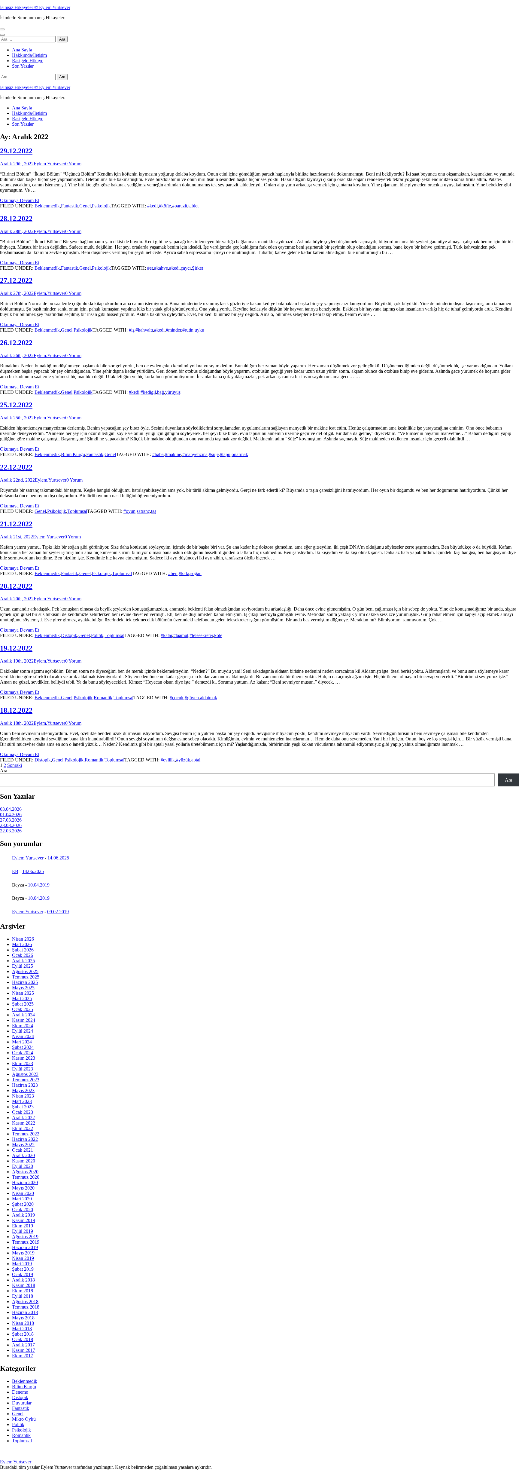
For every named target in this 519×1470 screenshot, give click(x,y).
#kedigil (148, 392)
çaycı (186, 268)
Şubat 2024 (23, 1047)
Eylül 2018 (22, 1296)
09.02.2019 (58, 911)
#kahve (161, 268)
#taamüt (180, 635)
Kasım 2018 (23, 1285)
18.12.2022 (16, 710)
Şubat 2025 (23, 1003)
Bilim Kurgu (73, 454)
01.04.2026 (11, 814)
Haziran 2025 (25, 982)
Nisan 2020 (23, 1193)
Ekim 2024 (22, 1025)
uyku (199, 329)
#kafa (184, 573)
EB (15, 871)
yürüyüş (173, 392)
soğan (196, 573)
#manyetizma (195, 454)
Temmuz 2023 (25, 1079)
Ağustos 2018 (25, 1301)
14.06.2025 (58, 857)
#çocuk (177, 697)
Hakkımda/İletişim (29, 55)
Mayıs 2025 (23, 987)
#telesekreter (201, 635)
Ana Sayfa (22, 49)
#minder (173, 329)
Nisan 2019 (23, 1258)
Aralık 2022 (23, 1117)
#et (150, 268)
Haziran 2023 (25, 1085)
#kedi (152, 205)
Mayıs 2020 (23, 1187)
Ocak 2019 (22, 1274)
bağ (160, 392)
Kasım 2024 (23, 1020)
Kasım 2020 (23, 1160)
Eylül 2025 (22, 966)
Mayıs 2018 (23, 1317)
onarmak (240, 454)
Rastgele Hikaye (27, 60)
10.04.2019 (39, 884)
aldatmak (208, 697)
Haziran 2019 (25, 1247)
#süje (214, 454)
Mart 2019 (22, 1263)
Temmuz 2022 (25, 1133)
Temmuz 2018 (25, 1306)
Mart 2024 (22, 1041)
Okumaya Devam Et (19, 200)
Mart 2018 (22, 1328)
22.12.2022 (16, 467)
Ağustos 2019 (25, 1236)
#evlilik (168, 759)
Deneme (20, 1392)
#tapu (225, 454)
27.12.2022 (16, 280)
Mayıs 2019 (23, 1252)
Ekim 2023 (22, 1063)
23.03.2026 (11, 825)
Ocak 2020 (22, 1209)
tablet (193, 205)
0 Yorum (73, 163)
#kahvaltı (144, 329)
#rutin (187, 329)
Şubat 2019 (23, 1269)
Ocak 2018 (22, 1339)
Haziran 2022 (25, 1139)
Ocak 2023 (22, 1112)
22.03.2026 (11, 830)
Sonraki (14, 765)
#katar (166, 635)
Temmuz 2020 (25, 1177)
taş (153, 511)
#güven (192, 697)
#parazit (179, 205)
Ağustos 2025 (25, 971)
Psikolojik (101, 205)
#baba (158, 454)
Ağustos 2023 (25, 1074)
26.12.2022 (16, 343)
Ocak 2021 (22, 1150)
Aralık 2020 (23, 1155)
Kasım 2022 (23, 1122)
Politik (97, 635)
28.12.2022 (16, 218)
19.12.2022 (16, 648)
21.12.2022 (16, 524)
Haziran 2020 (25, 1182)
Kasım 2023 (23, 1058)
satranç (143, 511)
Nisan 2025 (23, 993)
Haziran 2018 (25, 1312)
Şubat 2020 (23, 1204)
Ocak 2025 (22, 1009)
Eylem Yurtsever (27, 911)
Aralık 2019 (23, 1214)
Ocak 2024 (22, 1052)
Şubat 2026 (23, 949)
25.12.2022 (16, 405)
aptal (195, 759)
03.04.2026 (11, 809)
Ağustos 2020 (25, 1171)
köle (218, 635)
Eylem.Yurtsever (49, 163)
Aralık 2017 (23, 1344)
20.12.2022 (16, 586)
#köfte (165, 205)
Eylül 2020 (22, 1166)
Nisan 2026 (23, 939)
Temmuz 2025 (25, 976)
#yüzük (183, 759)
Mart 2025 (22, 998)
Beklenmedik (47, 205)
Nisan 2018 (23, 1323)
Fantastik (69, 205)
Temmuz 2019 (25, 1242)
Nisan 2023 (23, 1095)
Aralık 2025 (23, 960)
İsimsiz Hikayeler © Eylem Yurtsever (35, 7)
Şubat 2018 (23, 1334)
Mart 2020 (22, 1198)
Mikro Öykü (24, 1419)
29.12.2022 (16, 151)
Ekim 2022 (22, 1128)
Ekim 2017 (22, 1355)
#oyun (129, 511)
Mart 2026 (22, 944)
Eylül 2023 (22, 1068)
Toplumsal (77, 511)
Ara (3, 770)
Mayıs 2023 (23, 1090)
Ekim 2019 (22, 1225)
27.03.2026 (11, 819)
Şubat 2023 (23, 1106)
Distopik (69, 635)
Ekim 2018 (22, 1290)
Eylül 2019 (22, 1231)
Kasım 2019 (23, 1220)
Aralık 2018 (23, 1279)
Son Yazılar (23, 66)
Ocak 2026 (22, 955)
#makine (173, 454)
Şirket (197, 268)
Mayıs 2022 (23, 1144)
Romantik (103, 697)
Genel (85, 205)
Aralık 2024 (23, 1014)
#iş (131, 329)
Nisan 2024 (23, 1036)
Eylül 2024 (22, 1031)
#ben (173, 573)
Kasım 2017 (23, 1350)
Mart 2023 (22, 1101)
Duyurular (22, 1402)
